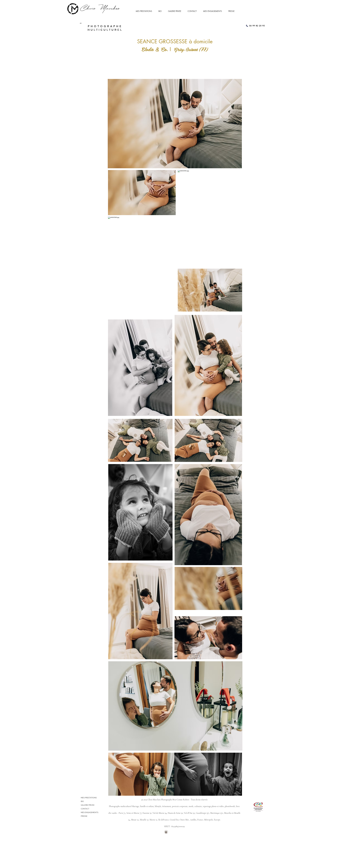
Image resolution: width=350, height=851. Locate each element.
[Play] (166, 832)
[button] (145, 11)
